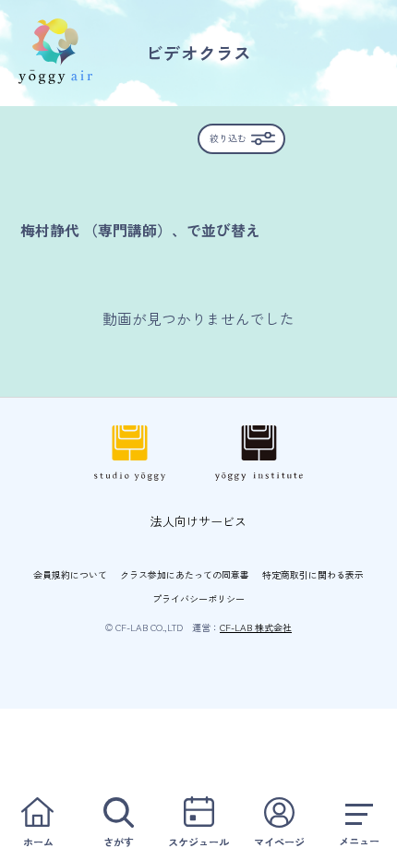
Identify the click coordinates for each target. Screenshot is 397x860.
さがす (118, 841)
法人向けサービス (198, 521)
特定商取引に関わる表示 (313, 574)
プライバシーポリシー (198, 598)
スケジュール (198, 841)
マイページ (279, 841)
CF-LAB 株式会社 (256, 627)
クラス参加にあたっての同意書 (184, 574)
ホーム (38, 841)
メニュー (359, 840)
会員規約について (70, 574)
